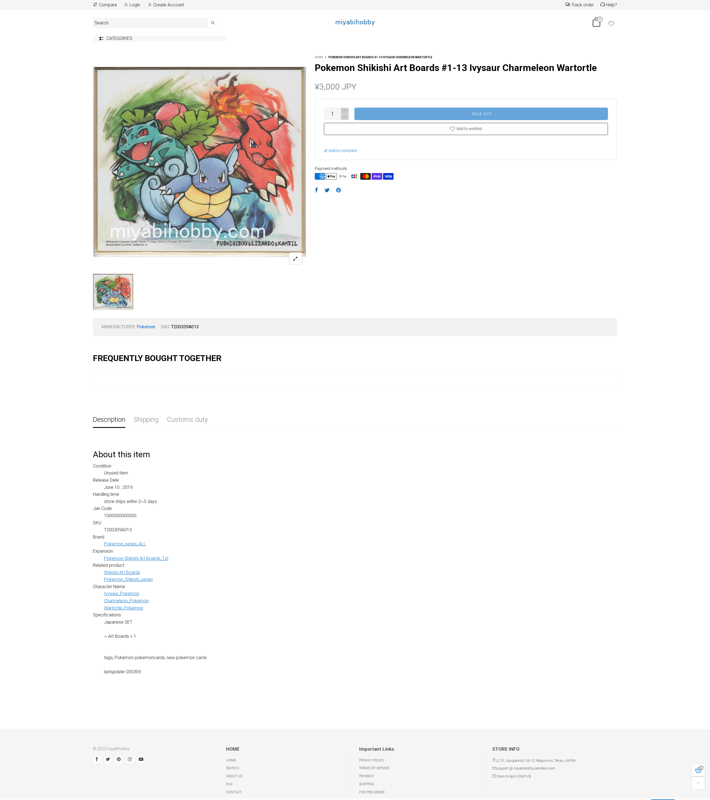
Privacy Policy (371, 760)
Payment (366, 776)
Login (135, 4)
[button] (345, 117)
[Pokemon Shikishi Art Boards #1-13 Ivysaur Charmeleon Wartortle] (199, 162)
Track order (582, 4)
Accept (663, 792)
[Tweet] (327, 190)
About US (234, 776)
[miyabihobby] (355, 22)
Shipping (366, 784)
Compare (108, 4)
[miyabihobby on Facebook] (96, 759)
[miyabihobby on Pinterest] (119, 759)
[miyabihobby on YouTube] (141, 759)
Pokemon (146, 326)
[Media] (295, 258)
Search (232, 768)
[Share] (316, 190)
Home (231, 760)
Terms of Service (374, 768)
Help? (611, 4)
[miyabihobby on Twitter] (107, 759)
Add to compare (342, 150)
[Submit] (213, 23)
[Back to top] (698, 783)
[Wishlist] (611, 24)
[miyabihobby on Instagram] (130, 759)
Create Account (168, 4)
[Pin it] (338, 190)
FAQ (229, 784)
